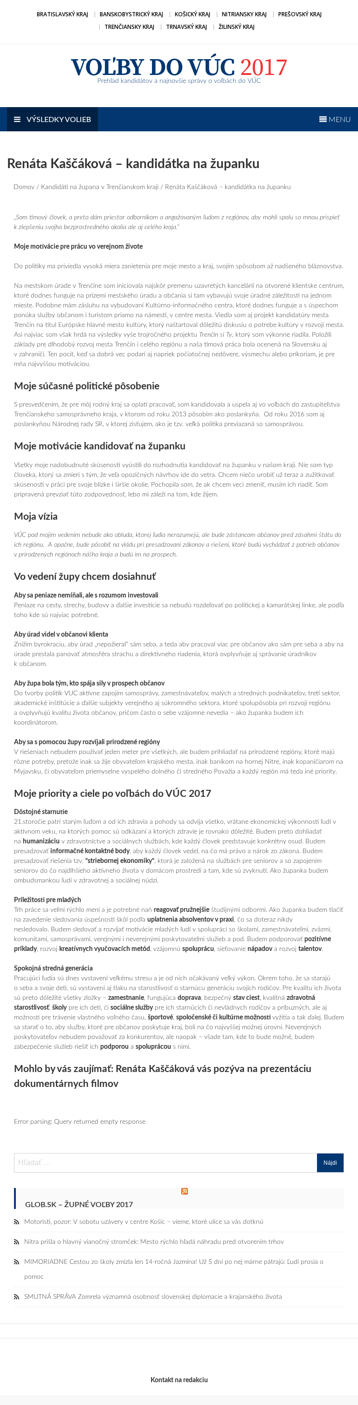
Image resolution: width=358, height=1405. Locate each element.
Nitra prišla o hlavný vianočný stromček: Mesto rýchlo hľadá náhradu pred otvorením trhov (154, 1242)
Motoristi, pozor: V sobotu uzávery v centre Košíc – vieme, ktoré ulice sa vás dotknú (143, 1222)
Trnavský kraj (186, 27)
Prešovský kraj (300, 14)
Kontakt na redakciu (179, 1380)
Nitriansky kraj (244, 14)
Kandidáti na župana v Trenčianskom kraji (99, 187)
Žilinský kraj (237, 27)
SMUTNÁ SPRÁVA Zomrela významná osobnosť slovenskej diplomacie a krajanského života (153, 1297)
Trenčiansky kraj (129, 27)
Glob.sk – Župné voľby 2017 (79, 1204)
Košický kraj (192, 14)
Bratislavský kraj (62, 14)
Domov (24, 187)
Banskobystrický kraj (131, 14)
